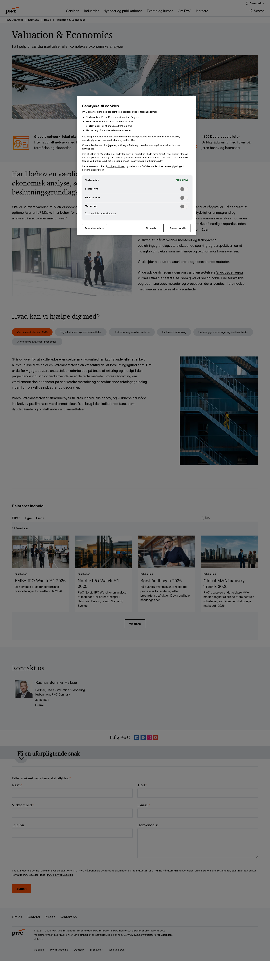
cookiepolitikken (116, 166)
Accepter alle (178, 228)
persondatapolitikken (93, 169)
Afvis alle (151, 228)
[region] (136, 165)
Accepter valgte (95, 228)
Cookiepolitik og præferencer (100, 213)
